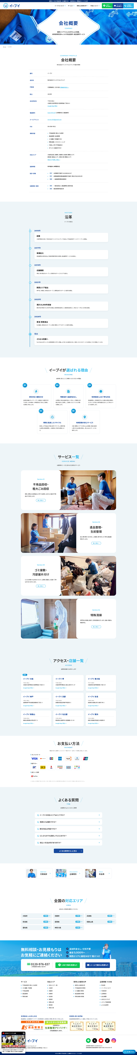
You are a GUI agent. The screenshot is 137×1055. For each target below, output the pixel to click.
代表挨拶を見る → (64, 87)
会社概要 (103, 996)
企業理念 (103, 994)
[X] (94, 1040)
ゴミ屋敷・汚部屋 (27, 988)
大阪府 (51, 988)
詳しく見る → (41, 500)
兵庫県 (51, 994)
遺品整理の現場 (79, 994)
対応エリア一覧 (53, 985)
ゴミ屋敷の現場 (79, 991)
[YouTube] (101, 1040)
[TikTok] (107, 1040)
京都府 (51, 991)
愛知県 (51, 1005)
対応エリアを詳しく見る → (54, 160)
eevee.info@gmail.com (54, 119)
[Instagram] (113, 1040)
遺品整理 (25, 994)
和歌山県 (51, 1002)
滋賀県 (51, 999)
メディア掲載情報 (106, 1002)
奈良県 (51, 996)
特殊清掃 (25, 996)
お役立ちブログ (105, 999)
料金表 (103, 985)
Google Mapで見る (52, 106)
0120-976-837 (52, 113)
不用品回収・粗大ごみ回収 (29, 985)
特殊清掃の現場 (79, 996)
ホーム (4, 46)
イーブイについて (106, 988)
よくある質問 (104, 1005)
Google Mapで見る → (28, 687)
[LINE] (88, 1040)
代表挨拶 (103, 991)
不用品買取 (25, 991)
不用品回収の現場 (80, 988)
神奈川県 (51, 1008)
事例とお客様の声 (80, 985)
